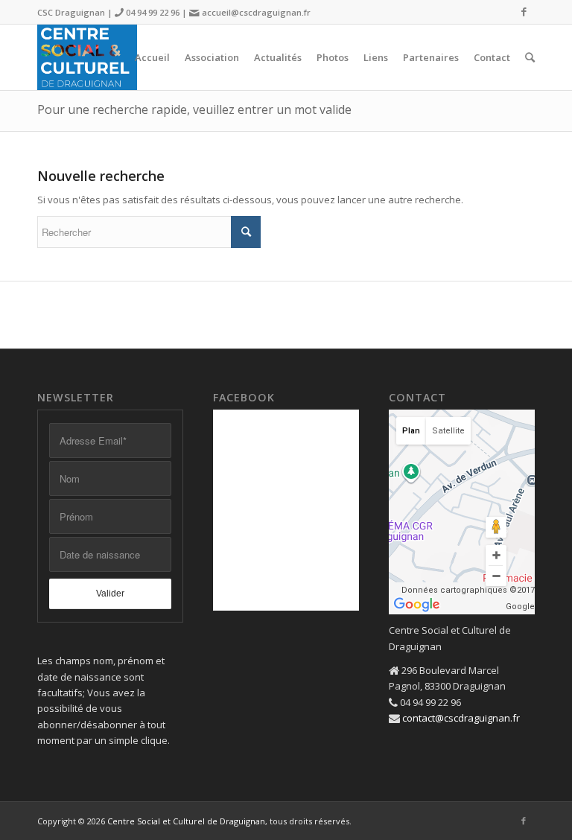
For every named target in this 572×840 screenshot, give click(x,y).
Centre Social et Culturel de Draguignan (186, 821)
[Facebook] (523, 11)
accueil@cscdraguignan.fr (256, 12)
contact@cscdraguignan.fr (461, 718)
